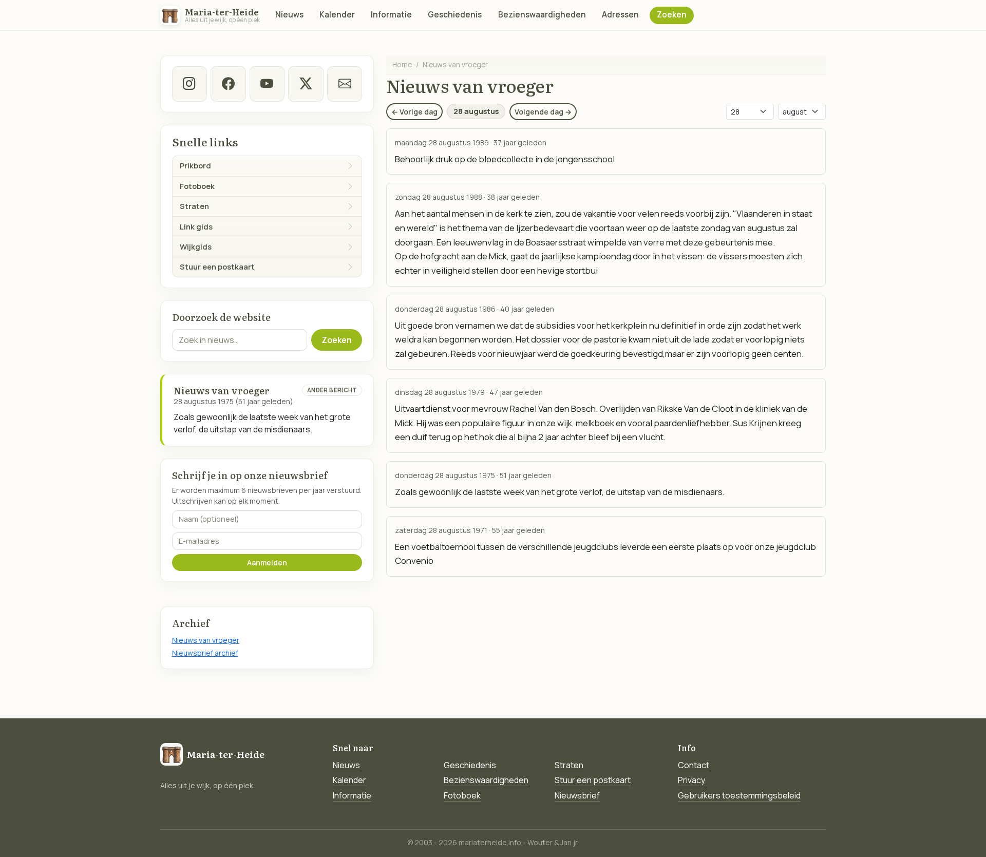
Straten (569, 765)
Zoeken (672, 14)
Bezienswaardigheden (542, 14)
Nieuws (289, 14)
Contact (693, 765)
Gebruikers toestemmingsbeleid (739, 795)
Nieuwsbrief (577, 795)
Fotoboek (462, 795)
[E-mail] (344, 83)
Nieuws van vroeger (205, 640)
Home (402, 64)
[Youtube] (267, 83)
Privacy (691, 780)
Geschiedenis (455, 14)
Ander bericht (332, 390)
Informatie (391, 14)
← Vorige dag (414, 112)
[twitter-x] (305, 83)
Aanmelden (267, 562)
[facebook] (228, 83)
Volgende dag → (543, 112)
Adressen (620, 14)
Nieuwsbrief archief (205, 653)
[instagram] (189, 83)
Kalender (337, 14)
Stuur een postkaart (593, 780)
